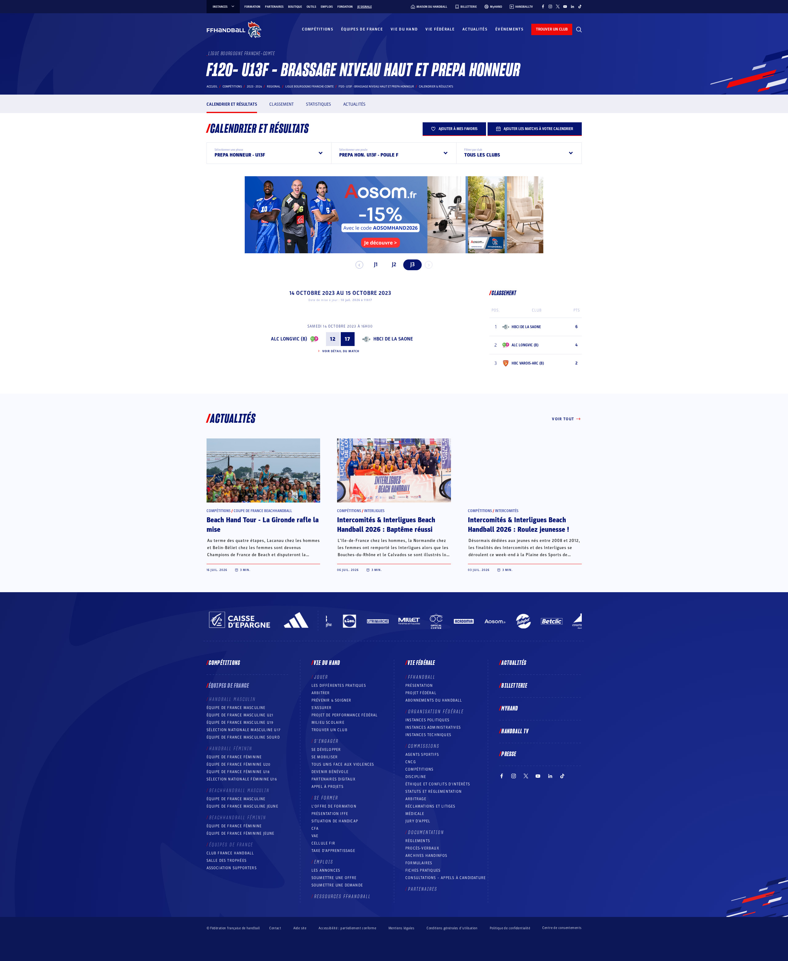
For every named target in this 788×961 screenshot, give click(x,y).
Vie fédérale (440, 29)
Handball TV (515, 731)
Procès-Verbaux (422, 848)
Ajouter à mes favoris (458, 129)
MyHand (509, 709)
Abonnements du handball (433, 700)
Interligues (374, 511)
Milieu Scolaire (328, 722)
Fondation (345, 7)
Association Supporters (232, 868)
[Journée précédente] (359, 265)
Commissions (424, 746)
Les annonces (326, 870)
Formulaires (418, 863)
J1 (375, 264)
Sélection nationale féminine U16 (242, 779)
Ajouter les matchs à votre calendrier (538, 129)
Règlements (417, 841)
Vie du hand (404, 29)
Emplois (327, 7)
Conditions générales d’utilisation (452, 928)
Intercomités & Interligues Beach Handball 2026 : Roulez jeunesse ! (518, 525)
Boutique (295, 7)
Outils (311, 7)
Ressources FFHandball (342, 896)
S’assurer (322, 708)
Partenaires (274, 7)
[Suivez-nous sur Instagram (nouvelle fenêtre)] (550, 6)
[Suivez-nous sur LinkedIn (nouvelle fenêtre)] (572, 6)
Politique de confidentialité (510, 928)
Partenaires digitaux (334, 779)
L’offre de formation (334, 806)
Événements (509, 29)
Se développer (326, 749)
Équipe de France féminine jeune (241, 833)
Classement (281, 104)
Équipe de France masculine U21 (240, 715)
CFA (315, 828)
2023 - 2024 (254, 86)
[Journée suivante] (428, 265)
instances (220, 7)
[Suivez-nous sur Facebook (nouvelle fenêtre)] (543, 6)
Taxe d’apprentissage (333, 851)
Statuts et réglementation (433, 791)
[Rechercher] (579, 29)
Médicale (414, 814)
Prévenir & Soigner (332, 700)
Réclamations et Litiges (430, 806)
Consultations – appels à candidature (445, 878)
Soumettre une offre (334, 878)
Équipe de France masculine (236, 708)
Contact (275, 928)
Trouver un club (330, 730)
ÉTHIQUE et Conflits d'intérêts (437, 784)
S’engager (326, 741)
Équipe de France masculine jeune (242, 806)
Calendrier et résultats (232, 104)
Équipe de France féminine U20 (239, 764)
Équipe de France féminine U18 (238, 772)
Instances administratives (433, 727)
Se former (326, 798)
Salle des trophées (227, 860)
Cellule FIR (323, 843)
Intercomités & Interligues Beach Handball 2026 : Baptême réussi (386, 525)
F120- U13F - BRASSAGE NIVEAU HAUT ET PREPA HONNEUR (376, 86)
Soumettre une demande (337, 885)
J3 (412, 264)
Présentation (419, 685)
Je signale (364, 7)
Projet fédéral (420, 693)
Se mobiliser (325, 757)
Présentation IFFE (330, 814)
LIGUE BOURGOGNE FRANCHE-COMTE (309, 86)
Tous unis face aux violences (343, 764)
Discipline (415, 777)
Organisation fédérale (436, 711)
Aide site (299, 928)
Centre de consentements (561, 928)
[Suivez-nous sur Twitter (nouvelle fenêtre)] (558, 6)
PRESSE (508, 754)
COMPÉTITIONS (419, 769)
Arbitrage (415, 799)
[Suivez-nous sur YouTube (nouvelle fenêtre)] (565, 6)
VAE (315, 836)
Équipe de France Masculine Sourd (243, 737)
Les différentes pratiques (339, 685)
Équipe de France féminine (234, 757)
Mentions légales (401, 928)
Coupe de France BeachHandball (263, 511)
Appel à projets (328, 786)
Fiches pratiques (422, 870)
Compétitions (317, 29)
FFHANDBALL (422, 677)
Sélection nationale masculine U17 (244, 730)
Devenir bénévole (330, 772)
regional (273, 86)
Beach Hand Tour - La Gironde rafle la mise (263, 525)
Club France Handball (230, 853)
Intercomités (506, 511)
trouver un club (552, 29)
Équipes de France (362, 29)
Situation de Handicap (335, 821)
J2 (394, 264)
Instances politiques (427, 720)
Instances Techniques (428, 735)
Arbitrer (321, 693)
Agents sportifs (422, 754)
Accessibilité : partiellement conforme (347, 928)
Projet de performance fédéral (345, 715)
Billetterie (514, 686)
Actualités (475, 29)
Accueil (212, 86)
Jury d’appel (417, 821)
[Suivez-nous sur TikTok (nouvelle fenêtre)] (580, 6)
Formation (252, 7)
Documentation (426, 832)
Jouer (321, 677)
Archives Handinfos (426, 855)
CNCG (410, 762)
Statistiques (318, 104)
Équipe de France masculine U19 (240, 722)
